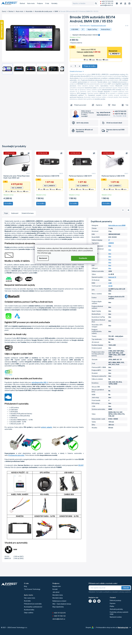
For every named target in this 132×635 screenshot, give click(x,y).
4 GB (110, 283)
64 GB (110, 286)
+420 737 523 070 (107, 1)
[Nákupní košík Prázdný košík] (129, 3)
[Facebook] (90, 601)
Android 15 (112, 277)
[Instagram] (94, 601)
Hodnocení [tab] (14, 213)
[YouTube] (98, 601)
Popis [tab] (6, 213)
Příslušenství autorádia (16, 455)
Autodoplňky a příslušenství (33, 607)
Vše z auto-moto (29, 598)
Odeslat (126, 588)
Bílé (109, 246)
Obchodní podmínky (116, 609)
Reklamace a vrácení (59, 601)
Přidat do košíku (90, 66)
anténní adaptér (46, 427)
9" (109, 240)
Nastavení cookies (116, 617)
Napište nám (56, 586)
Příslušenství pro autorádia (33, 604)
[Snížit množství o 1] (71, 66)
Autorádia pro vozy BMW (116, 225)
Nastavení (43, 258)
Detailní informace (76, 71)
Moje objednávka (58, 607)
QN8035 (111, 243)
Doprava (112, 603)
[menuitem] (22, 3)
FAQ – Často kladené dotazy (61, 604)
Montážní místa (57, 595)
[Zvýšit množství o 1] (79, 66)
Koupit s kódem (88, 55)
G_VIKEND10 (114, 54)
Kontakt (55, 589)
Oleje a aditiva (28, 612)
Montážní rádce (57, 598)
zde (49, 253)
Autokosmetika (29, 610)
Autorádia (27, 601)
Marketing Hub (123, 627)
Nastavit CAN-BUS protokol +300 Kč (86, 35)
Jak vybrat (55, 592)
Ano (109, 250)
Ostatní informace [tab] (28, 213)
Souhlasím (83, 258)
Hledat (96, 3)
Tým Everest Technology (32, 589)
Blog (25, 586)
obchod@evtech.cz (106, 5)
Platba (112, 606)
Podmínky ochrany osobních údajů (119, 613)
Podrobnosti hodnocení (98, 25)
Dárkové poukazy (115, 600)
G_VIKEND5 (17, 188)
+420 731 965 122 (107, 3)
